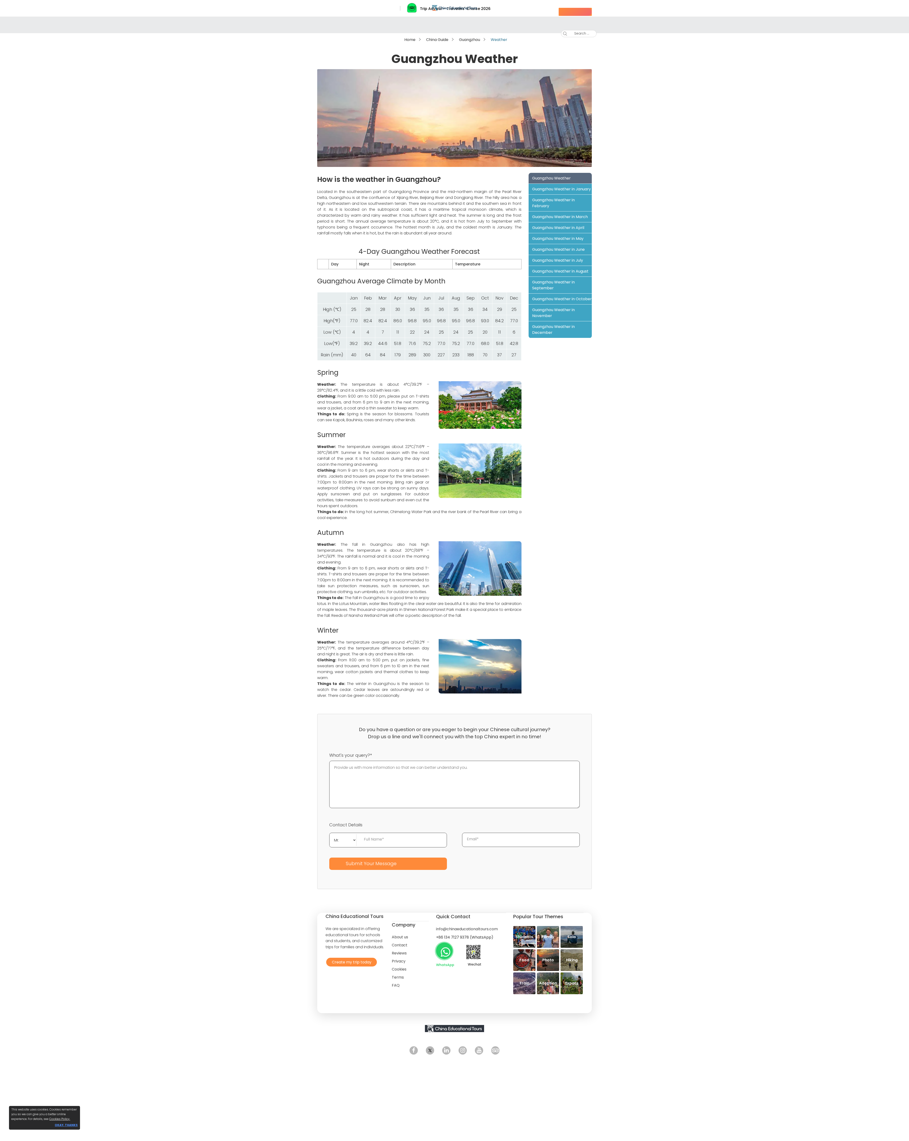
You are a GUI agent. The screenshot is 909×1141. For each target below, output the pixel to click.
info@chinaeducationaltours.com (467, 929)
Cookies (399, 969)
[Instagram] (463, 1050)
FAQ (396, 985)
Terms (398, 977)
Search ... (578, 33)
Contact (399, 945)
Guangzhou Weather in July (557, 260)
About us (400, 937)
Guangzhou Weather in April (558, 227)
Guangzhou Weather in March (560, 216)
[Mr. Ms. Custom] (343, 839)
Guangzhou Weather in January (561, 189)
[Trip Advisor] (495, 1050)
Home (409, 39)
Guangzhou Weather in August (560, 271)
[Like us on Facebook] (414, 1050)
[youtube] (479, 1050)
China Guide (437, 39)
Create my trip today (350, 962)
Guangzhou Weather (551, 178)
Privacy (398, 961)
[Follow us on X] (430, 1050)
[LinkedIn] (446, 1050)
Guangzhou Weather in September (553, 285)
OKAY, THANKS (66, 1125)
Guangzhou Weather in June (558, 249)
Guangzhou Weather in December (553, 329)
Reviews (399, 953)
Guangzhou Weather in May (558, 238)
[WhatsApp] (444, 951)
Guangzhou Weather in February (553, 203)
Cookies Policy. (59, 1119)
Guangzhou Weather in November (553, 312)
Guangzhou (469, 39)
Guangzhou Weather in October (562, 299)
